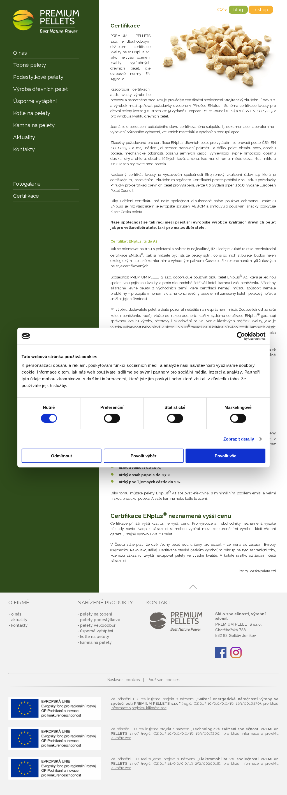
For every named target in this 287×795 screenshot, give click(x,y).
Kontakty (24, 149)
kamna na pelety (96, 642)
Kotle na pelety (31, 113)
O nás (20, 53)
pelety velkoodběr (97, 625)
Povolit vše (225, 455)
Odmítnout (61, 455)
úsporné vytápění (96, 631)
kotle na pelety (94, 636)
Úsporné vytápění (35, 101)
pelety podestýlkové (100, 619)
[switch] (112, 418)
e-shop (260, 9)
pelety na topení (96, 614)
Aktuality (24, 137)
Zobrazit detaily (238, 438)
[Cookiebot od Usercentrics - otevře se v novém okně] (240, 336)
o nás (16, 614)
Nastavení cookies (123, 680)
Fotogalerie (27, 184)
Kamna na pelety (34, 125)
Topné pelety (29, 65)
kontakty (19, 625)
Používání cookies (163, 680)
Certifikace (26, 196)
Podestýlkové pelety (38, 77)
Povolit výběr (143, 455)
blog (238, 9)
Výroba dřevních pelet (40, 89)
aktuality (19, 619)
